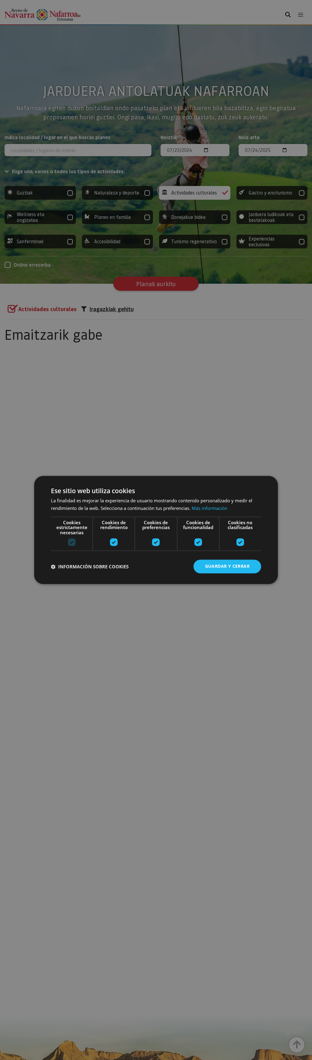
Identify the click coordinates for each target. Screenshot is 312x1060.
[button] (90, 566)
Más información (209, 508)
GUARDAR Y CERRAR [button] (227, 566)
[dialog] (156, 530)
